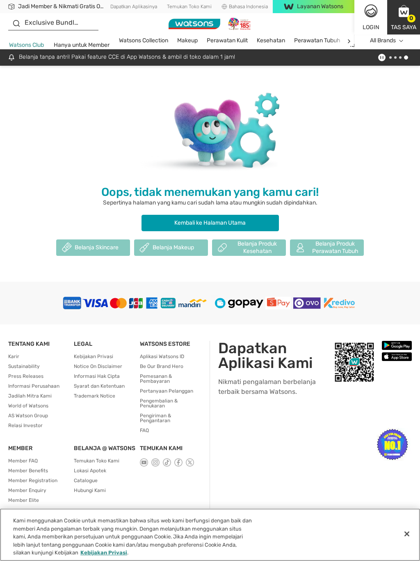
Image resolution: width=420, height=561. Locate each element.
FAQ (144, 430)
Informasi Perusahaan (33, 386)
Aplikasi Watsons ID (162, 356)
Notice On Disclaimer (98, 366)
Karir (13, 356)
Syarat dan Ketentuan (99, 386)
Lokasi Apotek (90, 471)
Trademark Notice (94, 396)
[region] (210, 534)
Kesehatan (271, 40)
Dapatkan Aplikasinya (133, 6)
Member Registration (32, 480)
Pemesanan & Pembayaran (156, 378)
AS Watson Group (28, 415)
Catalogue (86, 480)
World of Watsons (28, 406)
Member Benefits (28, 471)
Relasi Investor (25, 425)
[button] (403, 17)
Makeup (187, 40)
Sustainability (24, 366)
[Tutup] (407, 534)
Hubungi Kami (90, 490)
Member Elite (23, 500)
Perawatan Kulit (227, 40)
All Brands (383, 40)
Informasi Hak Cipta (97, 376)
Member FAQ (23, 461)
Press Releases (25, 376)
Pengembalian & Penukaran (159, 403)
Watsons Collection (143, 40)
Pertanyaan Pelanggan (166, 391)
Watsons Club (26, 44)
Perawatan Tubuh (317, 40)
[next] (349, 41)
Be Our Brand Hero (161, 366)
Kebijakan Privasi (93, 356)
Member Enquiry (27, 490)
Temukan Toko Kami (189, 6)
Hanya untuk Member (82, 44)
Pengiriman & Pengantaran (155, 418)
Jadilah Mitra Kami (30, 396)
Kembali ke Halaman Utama (210, 222)
